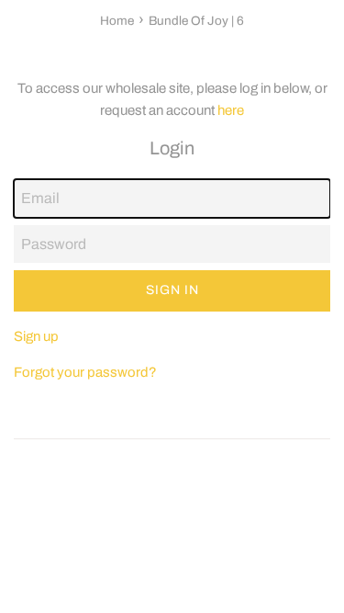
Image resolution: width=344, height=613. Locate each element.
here (230, 110)
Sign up (36, 336)
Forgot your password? (85, 372)
